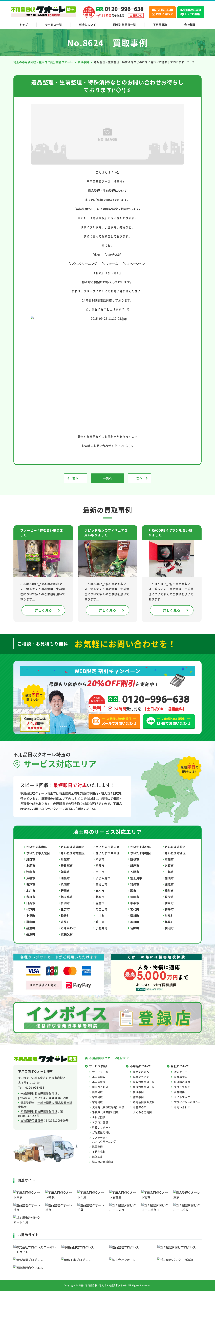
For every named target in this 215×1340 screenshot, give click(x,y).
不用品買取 (160, 25)
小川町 (100, 915)
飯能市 (169, 884)
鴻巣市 (65, 878)
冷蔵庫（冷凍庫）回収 (105, 1112)
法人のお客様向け (103, 1161)
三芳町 (65, 909)
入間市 (134, 872)
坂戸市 (30, 884)
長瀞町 (30, 934)
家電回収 (97, 1102)
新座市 (134, 865)
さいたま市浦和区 (73, 847)
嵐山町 (30, 922)
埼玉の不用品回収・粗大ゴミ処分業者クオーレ (102, 1285)
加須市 (169, 878)
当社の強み (180, 1077)
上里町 (30, 915)
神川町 (134, 922)
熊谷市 (100, 865)
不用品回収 (98, 1077)
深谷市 (30, 878)
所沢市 (100, 859)
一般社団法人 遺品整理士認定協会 (45, 1105)
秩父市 (169, 897)
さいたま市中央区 (108, 853)
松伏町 (65, 915)
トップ (23, 25)
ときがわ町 (68, 928)
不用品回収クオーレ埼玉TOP (109, 1058)
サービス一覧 (53, 25)
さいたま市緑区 (175, 847)
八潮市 (65, 884)
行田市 (65, 890)
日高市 (30, 903)
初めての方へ (141, 1072)
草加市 (169, 859)
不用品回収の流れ (143, 1102)
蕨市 (133, 890)
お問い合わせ (182, 1107)
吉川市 (30, 897)
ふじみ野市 (103, 878)
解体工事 (97, 1156)
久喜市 (169, 865)
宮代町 (134, 909)
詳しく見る (43, 610)
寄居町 (169, 909)
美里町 (169, 922)
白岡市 (65, 903)
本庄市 (30, 890)
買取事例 (138, 1092)
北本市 (100, 897)
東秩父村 (67, 934)
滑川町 (134, 915)
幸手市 (134, 903)
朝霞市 (65, 872)
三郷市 (169, 872)
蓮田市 (134, 897)
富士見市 (136, 878)
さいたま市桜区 (140, 853)
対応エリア (180, 1072)
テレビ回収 (98, 1117)
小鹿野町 (102, 928)
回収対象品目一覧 (124, 25)
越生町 (30, 928)
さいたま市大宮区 (38, 853)
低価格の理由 (182, 1082)
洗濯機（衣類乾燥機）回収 (108, 1107)
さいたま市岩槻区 (73, 853)
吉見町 (65, 922)
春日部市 (67, 865)
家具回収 (97, 1097)
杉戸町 (30, 909)
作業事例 (138, 1097)
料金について (87, 25)
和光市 (134, 884)
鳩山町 (100, 922)
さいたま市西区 (175, 853)
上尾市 (30, 865)
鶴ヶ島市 (67, 897)
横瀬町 (169, 928)
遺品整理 (97, 1146)
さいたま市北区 (140, 847)
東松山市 (102, 884)
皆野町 (134, 928)
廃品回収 (97, 1092)
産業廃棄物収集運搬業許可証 (38, 1111)
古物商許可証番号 (31, 1120)
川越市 (65, 859)
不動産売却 (98, 1151)
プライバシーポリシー (187, 1102)
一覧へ (107, 478)
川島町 (169, 915)
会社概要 (190, 25)
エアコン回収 (100, 1122)
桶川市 (169, 890)
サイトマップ (182, 1097)
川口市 (30, 859)
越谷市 (134, 859)
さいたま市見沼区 (108, 847)
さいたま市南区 (36, 847)
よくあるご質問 (142, 1112)
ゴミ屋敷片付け (101, 1132)
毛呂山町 (102, 909)
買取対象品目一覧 (143, 1087)
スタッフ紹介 (182, 1087)
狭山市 (30, 872)
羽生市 (100, 903)
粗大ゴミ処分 (100, 1087)
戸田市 (100, 872)
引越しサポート (101, 1127)
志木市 (100, 890)
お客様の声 (139, 1107)
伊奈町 (169, 903)
